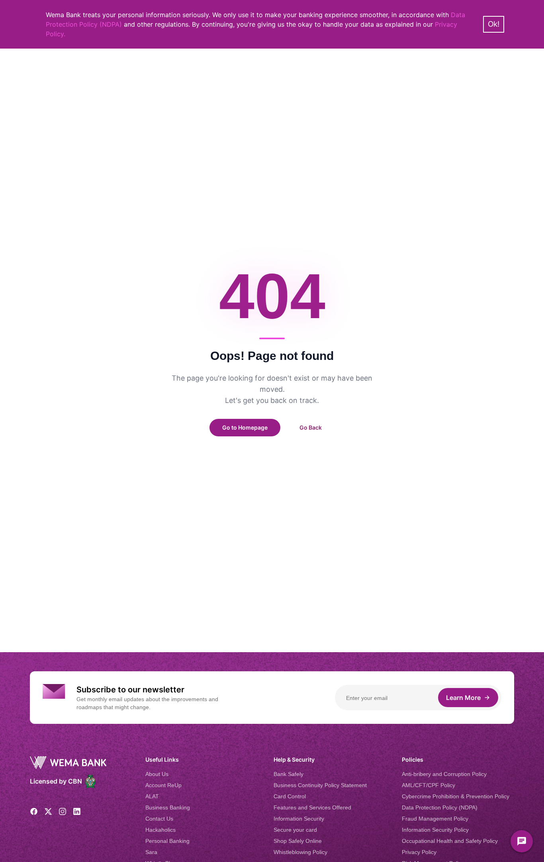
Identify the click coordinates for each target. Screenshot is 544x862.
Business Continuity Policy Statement (320, 785)
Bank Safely (288, 774)
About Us (156, 774)
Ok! (493, 24)
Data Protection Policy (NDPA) (439, 807)
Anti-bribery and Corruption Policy (444, 774)
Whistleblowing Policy (300, 852)
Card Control (290, 796)
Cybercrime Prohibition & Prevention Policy (455, 796)
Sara (151, 852)
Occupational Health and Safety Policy (450, 841)
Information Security (299, 818)
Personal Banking (167, 841)
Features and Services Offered (312, 807)
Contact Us (159, 818)
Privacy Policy (419, 852)
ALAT (152, 796)
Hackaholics (160, 830)
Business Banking (167, 807)
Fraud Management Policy (435, 818)
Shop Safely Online (298, 841)
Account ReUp (163, 785)
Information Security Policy (435, 830)
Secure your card (295, 830)
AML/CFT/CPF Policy (428, 785)
